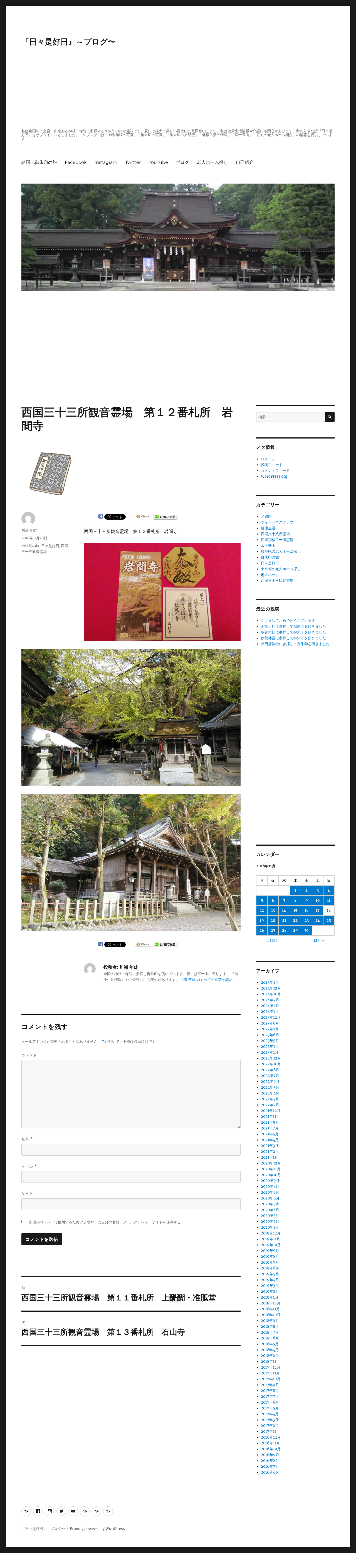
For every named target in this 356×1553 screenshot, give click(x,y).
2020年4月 (270, 1210)
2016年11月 (270, 1443)
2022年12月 (271, 1058)
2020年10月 (271, 1175)
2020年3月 (270, 1215)
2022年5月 (270, 1087)
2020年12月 (271, 1163)
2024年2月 (270, 1005)
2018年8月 (270, 1326)
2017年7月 (270, 1396)
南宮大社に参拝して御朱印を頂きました (293, 626)
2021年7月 (270, 1128)
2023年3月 (270, 1046)
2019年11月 (270, 1239)
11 (328, 900)
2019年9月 (270, 1250)
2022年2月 (270, 1105)
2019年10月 (271, 1245)
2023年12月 (271, 1017)
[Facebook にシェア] (100, 516)
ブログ (182, 162)
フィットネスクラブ (277, 522)
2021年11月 (270, 1116)
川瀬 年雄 (29, 530)
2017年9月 (270, 1384)
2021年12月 (270, 1110)
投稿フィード (272, 464)
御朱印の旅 (30, 545)
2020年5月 (270, 1204)
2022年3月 (270, 1099)
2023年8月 (270, 1023)
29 (295, 930)
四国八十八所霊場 (275, 534)
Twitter (133, 162)
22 (295, 920)
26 (261, 930)
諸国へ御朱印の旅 (39, 162)
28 (284, 930)
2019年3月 (270, 1285)
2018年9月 (270, 1320)
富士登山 (268, 545)
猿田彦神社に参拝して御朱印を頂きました (295, 644)
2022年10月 (271, 1064)
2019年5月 (270, 1274)
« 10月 (271, 940)
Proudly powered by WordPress (97, 1528)
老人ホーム (270, 574)
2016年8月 (270, 1460)
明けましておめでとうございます (288, 620)
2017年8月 (270, 1390)
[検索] (330, 417)
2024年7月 (270, 1000)
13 (273, 910)
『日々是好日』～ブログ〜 (68, 41)
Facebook (76, 162)
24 (317, 920)
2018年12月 (270, 1303)
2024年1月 (270, 1011)
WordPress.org (274, 476)
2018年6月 (270, 1338)
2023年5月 (270, 1040)
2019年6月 (270, 1268)
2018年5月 (270, 1344)
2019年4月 (270, 1280)
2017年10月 (270, 1379)
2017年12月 (270, 1367)
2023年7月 (270, 1029)
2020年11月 (270, 1169)
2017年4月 (270, 1414)
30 (306, 930)
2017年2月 (270, 1425)
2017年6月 (270, 1402)
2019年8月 (270, 1256)
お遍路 (266, 516)
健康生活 (268, 528)
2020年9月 (270, 1180)
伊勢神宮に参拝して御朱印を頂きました (293, 638)
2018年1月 (269, 1361)
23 (307, 920)
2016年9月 (270, 1454)
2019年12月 (271, 1233)
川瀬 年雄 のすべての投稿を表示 (206, 979)
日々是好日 (50, 545)
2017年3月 (269, 1419)
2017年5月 (270, 1408)
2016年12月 (271, 1437)
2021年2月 (270, 1151)
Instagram (106, 162)
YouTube (158, 162)
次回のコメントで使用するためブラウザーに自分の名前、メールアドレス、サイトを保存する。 (106, 1222)
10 (318, 900)
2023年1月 (269, 1052)
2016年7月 (270, 1466)
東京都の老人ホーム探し (281, 569)
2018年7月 (270, 1332)
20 (273, 920)
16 (307, 910)
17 (318, 910)
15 (295, 910)
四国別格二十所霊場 (277, 539)
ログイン (268, 459)
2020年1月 (270, 1227)
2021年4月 (270, 1140)
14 (284, 910)
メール (29, 1166)
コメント (29, 1055)
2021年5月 (270, 1134)
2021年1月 (269, 1157)
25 (329, 920)
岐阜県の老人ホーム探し (281, 551)
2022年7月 (270, 1075)
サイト (27, 1193)
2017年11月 (270, 1373)
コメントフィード (275, 470)
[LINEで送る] (165, 517)
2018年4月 (270, 1349)
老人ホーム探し (212, 162)
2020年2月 (270, 1221)
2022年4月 (270, 1093)
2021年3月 (269, 1145)
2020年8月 (270, 1186)
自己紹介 (245, 162)
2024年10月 (271, 994)
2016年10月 (271, 1449)
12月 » (318, 940)
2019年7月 (270, 1262)
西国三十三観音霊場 (277, 580)
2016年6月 (270, 1472)
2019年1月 (269, 1297)
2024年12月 (271, 988)
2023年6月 (270, 1035)
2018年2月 (270, 1355)
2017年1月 (269, 1431)
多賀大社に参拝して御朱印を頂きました (293, 632)
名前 (27, 1139)
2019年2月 (270, 1291)
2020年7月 (270, 1192)
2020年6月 (270, 1198)
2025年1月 (270, 982)
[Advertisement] (179, 88)
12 (262, 910)
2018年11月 (270, 1309)
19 (262, 920)
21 (284, 920)
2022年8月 (270, 1070)
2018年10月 (270, 1314)
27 (273, 930)
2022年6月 (270, 1081)
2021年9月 (270, 1122)
